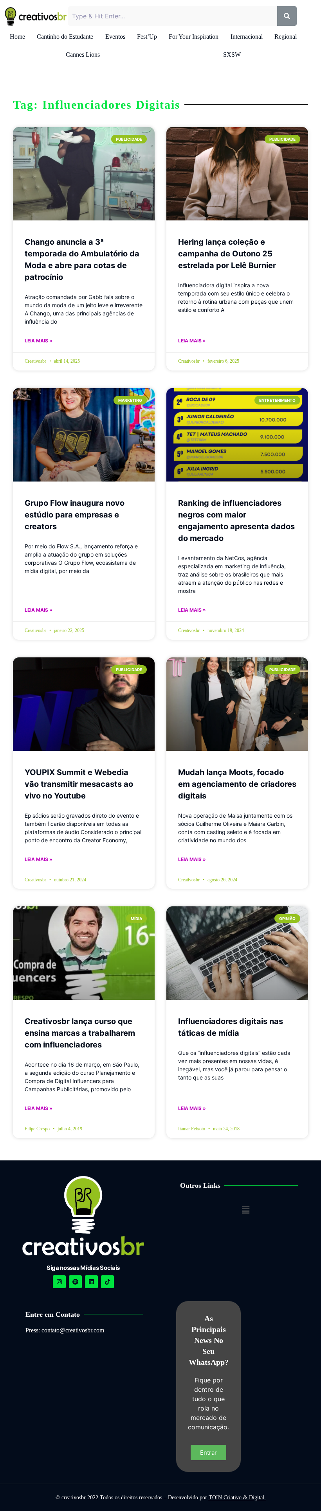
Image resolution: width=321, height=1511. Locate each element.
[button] (245, 1210)
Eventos (115, 36)
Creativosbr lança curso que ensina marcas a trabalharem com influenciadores (80, 1033)
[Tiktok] (107, 1281)
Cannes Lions (83, 54)
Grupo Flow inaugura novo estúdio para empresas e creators (74, 514)
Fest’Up (147, 36)
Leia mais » (38, 341)
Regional (285, 36)
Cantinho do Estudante (65, 36)
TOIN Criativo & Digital (237, 1497)
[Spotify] (75, 1281)
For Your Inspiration (193, 36)
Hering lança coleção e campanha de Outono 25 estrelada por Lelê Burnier (227, 253)
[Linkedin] (91, 1281)
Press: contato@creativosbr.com (64, 1330)
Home (17, 36)
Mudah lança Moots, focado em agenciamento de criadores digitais (237, 784)
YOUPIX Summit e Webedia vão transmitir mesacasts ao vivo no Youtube (79, 784)
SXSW (232, 54)
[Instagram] (59, 1281)
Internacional (247, 36)
